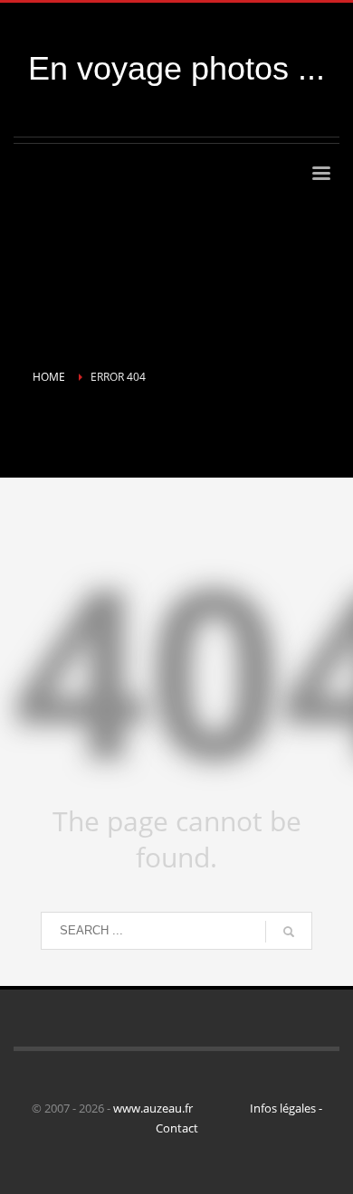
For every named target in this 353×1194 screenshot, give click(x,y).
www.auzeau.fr (153, 1108)
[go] (288, 932)
